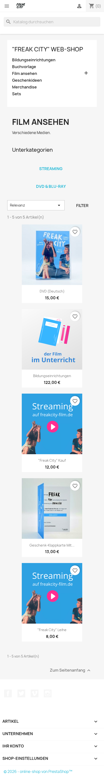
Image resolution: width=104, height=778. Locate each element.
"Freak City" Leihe (52, 629)
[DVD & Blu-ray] (51, 180)
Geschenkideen (27, 80)
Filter (82, 205)
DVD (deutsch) (52, 291)
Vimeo (34, 693)
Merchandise (24, 87)
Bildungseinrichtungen (33, 60)
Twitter (21, 693)
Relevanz (36, 205)
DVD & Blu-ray (51, 186)
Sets (16, 93)
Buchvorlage (24, 66)
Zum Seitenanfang (71, 670)
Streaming (51, 168)
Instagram (48, 693)
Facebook (8, 693)
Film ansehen (24, 73)
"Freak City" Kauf (52, 460)
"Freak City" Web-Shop (47, 49)
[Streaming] (51, 162)
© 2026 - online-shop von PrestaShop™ (38, 771)
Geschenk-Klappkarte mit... (52, 545)
